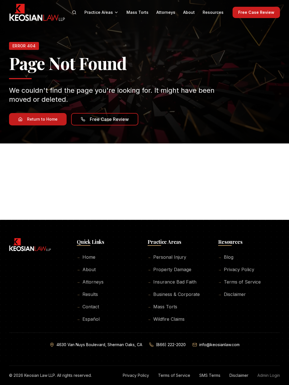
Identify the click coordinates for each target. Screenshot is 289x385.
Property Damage (169, 269)
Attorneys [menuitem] (165, 12)
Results (87, 294)
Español (88, 319)
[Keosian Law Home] (37, 12)
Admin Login (268, 375)
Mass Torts (162, 306)
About (86, 269)
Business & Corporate (174, 294)
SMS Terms (209, 375)
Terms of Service (239, 282)
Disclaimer (232, 294)
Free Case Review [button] (109, 119)
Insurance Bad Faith (172, 282)
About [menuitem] (189, 12)
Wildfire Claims (166, 319)
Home (86, 257)
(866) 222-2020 (171, 344)
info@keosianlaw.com (219, 344)
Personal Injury (167, 257)
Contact (88, 306)
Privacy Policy (236, 269)
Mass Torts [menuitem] (137, 12)
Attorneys (90, 282)
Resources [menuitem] (213, 12)
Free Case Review (256, 12)
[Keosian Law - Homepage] (30, 247)
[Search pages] (74, 12)
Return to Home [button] (42, 119)
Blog (225, 257)
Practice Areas (98, 12)
